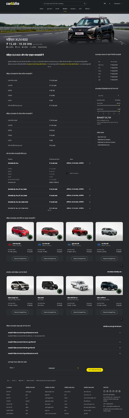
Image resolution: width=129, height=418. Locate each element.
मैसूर (99, 76)
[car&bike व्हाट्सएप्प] (119, 391)
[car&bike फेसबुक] (113, 391)
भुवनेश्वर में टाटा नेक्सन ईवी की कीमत (69, 64)
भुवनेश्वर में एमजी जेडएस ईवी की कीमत (37, 64)
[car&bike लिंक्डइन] (116, 391)
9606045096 (109, 404)
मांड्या (99, 74)
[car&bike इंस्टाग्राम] (110, 391)
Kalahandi (117, 3)
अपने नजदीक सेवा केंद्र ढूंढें (94, 370)
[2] (103, 114)
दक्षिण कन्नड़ (100, 65)
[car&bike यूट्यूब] (104, 391)
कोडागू (99, 71)
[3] (108, 114)
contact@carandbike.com (113, 406)
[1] (98, 114)
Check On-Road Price (20, 258)
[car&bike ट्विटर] (107, 391)
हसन (99, 68)
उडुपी (99, 79)
